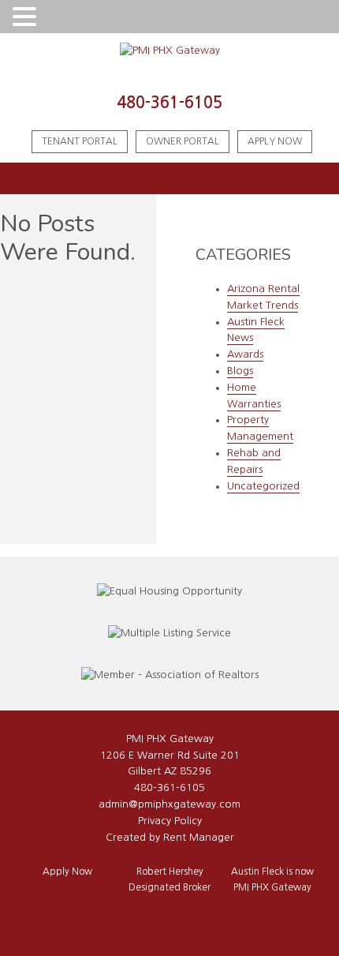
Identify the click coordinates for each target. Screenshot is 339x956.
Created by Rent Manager (170, 837)
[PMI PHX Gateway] (170, 51)
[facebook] (138, 915)
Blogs (240, 371)
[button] (27, 18)
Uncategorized (263, 486)
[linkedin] (200, 915)
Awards (245, 354)
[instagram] (159, 915)
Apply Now (275, 141)
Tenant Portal (79, 141)
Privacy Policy (170, 820)
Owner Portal (182, 141)
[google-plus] (179, 915)
